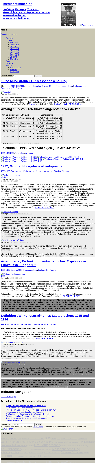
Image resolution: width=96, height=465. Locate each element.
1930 (23, 439)
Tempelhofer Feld (25, 456)
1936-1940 (14, 55)
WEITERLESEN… (74, 104)
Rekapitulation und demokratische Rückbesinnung (27, 418)
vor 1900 (14, 42)
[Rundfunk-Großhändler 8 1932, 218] (11, 180)
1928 (19, 439)
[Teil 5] (21, 161)
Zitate (8, 61)
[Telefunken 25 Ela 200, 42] (16, 364)
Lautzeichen (38, 427)
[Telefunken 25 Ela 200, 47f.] (75, 311)
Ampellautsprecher (33, 86)
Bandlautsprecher (70, 439)
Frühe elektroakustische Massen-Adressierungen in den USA (31, 410)
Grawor (45, 86)
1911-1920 (14, 47)
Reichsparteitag (23, 452)
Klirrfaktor (63, 445)
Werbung (29, 153)
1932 (20, 171)
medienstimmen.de (17, 4)
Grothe (39, 171)
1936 (53, 438)
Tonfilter (57, 171)
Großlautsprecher (47, 445)
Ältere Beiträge (8, 397)
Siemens (57, 452)
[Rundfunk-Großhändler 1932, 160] (20, 242)
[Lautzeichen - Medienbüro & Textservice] (7, 429)
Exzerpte (9, 63)
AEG (62, 439)
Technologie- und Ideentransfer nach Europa (24, 412)
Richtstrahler (32, 452)
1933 (37, 439)
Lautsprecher (15, 68)
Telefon (86, 452)
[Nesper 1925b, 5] (26, 339)
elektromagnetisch (61, 442)
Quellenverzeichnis (36, 462)
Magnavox (48, 449)
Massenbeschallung (63, 86)
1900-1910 (14, 44)
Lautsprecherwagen (29, 449)
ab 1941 (13, 57)
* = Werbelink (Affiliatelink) (65, 462)
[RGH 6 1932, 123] (15, 278)
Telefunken (17, 88)
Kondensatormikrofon (74, 445)
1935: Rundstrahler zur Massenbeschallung (34, 81)
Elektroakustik (26, 324)
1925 (12, 439)
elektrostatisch (74, 442)
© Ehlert (49, 462)
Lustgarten (41, 449)
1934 (41, 439)
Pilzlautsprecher (80, 86)
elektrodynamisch (44, 441)
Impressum (10, 462)
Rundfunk (54, 270)
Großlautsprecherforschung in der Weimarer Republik (28, 414)
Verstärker (14, 72)
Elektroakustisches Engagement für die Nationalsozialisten (30, 416)
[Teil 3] (21, 159)
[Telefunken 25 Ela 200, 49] (56, 387)
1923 (3, 439)
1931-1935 (14, 53)
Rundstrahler (6, 88)
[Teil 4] (63, 159)
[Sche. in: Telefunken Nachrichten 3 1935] (24, 143)
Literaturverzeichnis (14, 420)
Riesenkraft (40, 452)
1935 (22, 86)
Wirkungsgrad (50, 324)
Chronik (9, 40)
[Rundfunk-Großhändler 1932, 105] (20, 214)
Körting (52, 86)
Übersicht (14, 59)
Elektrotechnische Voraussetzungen (20, 408)
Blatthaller (82, 439)
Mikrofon (13, 70)
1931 (27, 439)
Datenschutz (21, 462)
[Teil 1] (19, 157)
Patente (9, 65)
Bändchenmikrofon (9, 442)
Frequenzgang (87, 441)
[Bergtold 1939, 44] (13, 94)
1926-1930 (14, 51)
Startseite (9, 38)
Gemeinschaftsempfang (14, 445)
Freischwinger (29, 171)
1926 (15, 439)
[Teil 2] (58, 157)
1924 (7, 439)
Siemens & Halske (72, 452)
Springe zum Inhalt (9, 34)
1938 (58, 439)
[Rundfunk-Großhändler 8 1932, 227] (62, 256)
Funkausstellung (30, 270)
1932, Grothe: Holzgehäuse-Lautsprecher (32, 166)
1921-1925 (14, 49)
